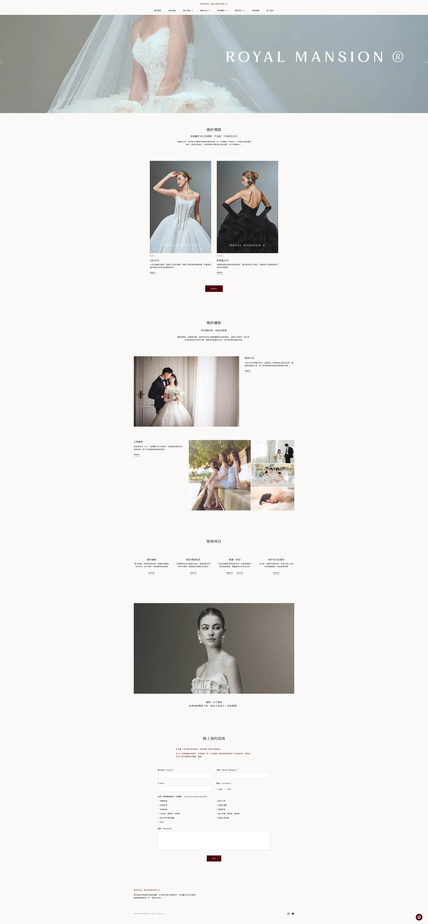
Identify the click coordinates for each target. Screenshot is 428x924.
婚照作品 (249, 358)
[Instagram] (288, 913)
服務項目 (238, 10)
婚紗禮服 (186, 10)
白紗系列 (154, 260)
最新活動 (172, 10)
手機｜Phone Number (227, 770)
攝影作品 (204, 10)
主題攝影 (138, 441)
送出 (214, 858)
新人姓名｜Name (166, 770)
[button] (1, 62)
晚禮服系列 (223, 260)
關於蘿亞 (157, 10)
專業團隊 (221, 10)
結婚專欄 (255, 10)
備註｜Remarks (165, 828)
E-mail (161, 783)
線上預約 (270, 10)
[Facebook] (293, 913)
